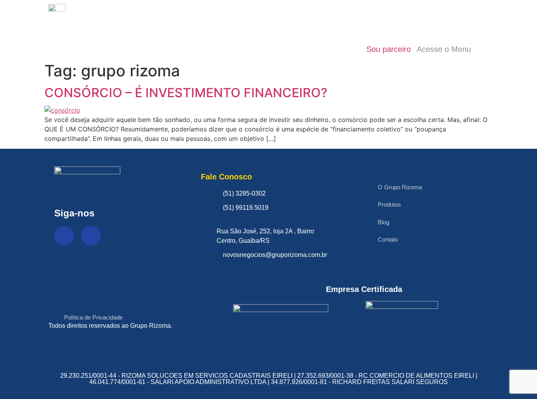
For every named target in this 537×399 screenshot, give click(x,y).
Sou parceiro (388, 49)
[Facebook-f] (64, 236)
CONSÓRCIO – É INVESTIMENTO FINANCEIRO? (185, 92)
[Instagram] (91, 236)
